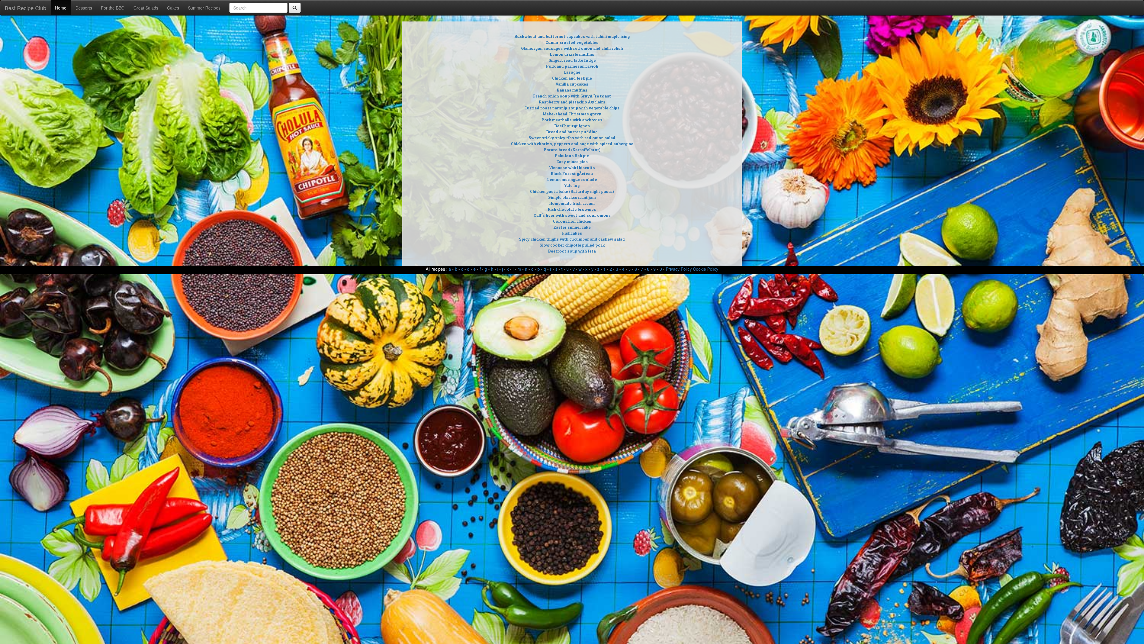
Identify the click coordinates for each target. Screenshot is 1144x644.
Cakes (173, 8)
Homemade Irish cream (572, 203)
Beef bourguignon (572, 125)
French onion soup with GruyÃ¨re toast (572, 95)
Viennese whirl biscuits (572, 167)
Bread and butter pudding (572, 131)
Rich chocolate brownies (572, 209)
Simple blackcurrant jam (572, 197)
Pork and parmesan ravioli (572, 66)
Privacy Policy (679, 269)
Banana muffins (572, 89)
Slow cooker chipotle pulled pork (572, 244)
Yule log (572, 185)
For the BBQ (113, 8)
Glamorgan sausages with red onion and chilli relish (572, 48)
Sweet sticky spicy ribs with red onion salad (572, 137)
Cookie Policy (705, 269)
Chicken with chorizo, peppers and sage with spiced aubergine (572, 143)
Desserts (83, 8)
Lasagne (572, 72)
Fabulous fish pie (572, 155)
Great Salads (145, 8)
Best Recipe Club (25, 8)
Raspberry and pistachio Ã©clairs (572, 101)
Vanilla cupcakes (572, 83)
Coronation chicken (572, 221)
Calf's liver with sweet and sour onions (572, 215)
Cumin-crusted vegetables (572, 42)
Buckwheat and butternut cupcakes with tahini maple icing (572, 36)
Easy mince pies (572, 161)
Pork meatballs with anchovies (572, 119)
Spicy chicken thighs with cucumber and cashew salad (572, 239)
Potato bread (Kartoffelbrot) (572, 149)
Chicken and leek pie (572, 77)
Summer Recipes (204, 8)
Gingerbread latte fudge (572, 60)
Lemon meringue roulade (572, 179)
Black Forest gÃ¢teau (572, 173)
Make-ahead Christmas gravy (572, 113)
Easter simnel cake (572, 227)
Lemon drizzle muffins (572, 54)
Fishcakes (572, 233)
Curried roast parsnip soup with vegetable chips (572, 107)
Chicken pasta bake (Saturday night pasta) (572, 191)
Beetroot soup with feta (572, 250)
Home (60, 8)
